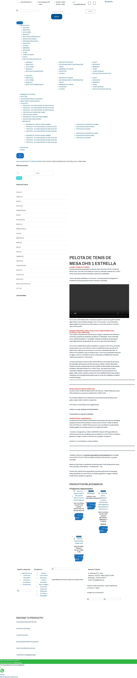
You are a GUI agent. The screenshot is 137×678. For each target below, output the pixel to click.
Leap (18, 233)
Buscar (56, 16)
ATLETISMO (27, 32)
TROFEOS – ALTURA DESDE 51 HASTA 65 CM (38, 110)
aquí (105, 592)
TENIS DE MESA (28, 54)
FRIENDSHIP (21, 210)
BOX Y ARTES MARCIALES (31, 36)
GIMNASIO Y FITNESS (66, 69)
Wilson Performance (23, 284)
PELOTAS (24, 96)
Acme (19, 192)
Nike (18, 247)
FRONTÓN (26, 43)
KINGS (19, 224)
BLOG (22, 150)
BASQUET (26, 34)
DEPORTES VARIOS (30, 39)
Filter (19, 178)
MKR (19, 242)
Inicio (18, 161)
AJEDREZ (26, 27)
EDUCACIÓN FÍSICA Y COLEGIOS (32, 99)
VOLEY (25, 57)
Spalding (20, 256)
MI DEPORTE (25, 25)
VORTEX (20, 274)
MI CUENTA (109, 2)
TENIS (25, 52)
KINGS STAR (21, 229)
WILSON (19, 279)
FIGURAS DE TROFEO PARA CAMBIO (35, 117)
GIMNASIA (26, 48)
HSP (18, 215)
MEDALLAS (26, 121)
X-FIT (19, 288)
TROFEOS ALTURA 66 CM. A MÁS (34, 112)
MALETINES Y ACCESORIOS (30, 101)
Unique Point (21, 265)
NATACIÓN (26, 50)
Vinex (19, 270)
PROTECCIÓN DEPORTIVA (32, 59)
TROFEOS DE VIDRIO (30, 114)
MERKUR (20, 238)
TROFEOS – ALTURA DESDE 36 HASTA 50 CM (38, 108)
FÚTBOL (26, 45)
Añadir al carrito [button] (79, 517)
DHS (18, 201)
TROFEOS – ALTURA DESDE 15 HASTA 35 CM (38, 105)
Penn (18, 251)
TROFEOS (24, 103)
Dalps (19, 196)
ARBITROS (26, 30)
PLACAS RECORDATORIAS (32, 119)
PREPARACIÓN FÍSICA (30, 41)
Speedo (19, 261)
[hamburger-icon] (19, 22)
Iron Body (20, 219)
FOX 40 (19, 206)
